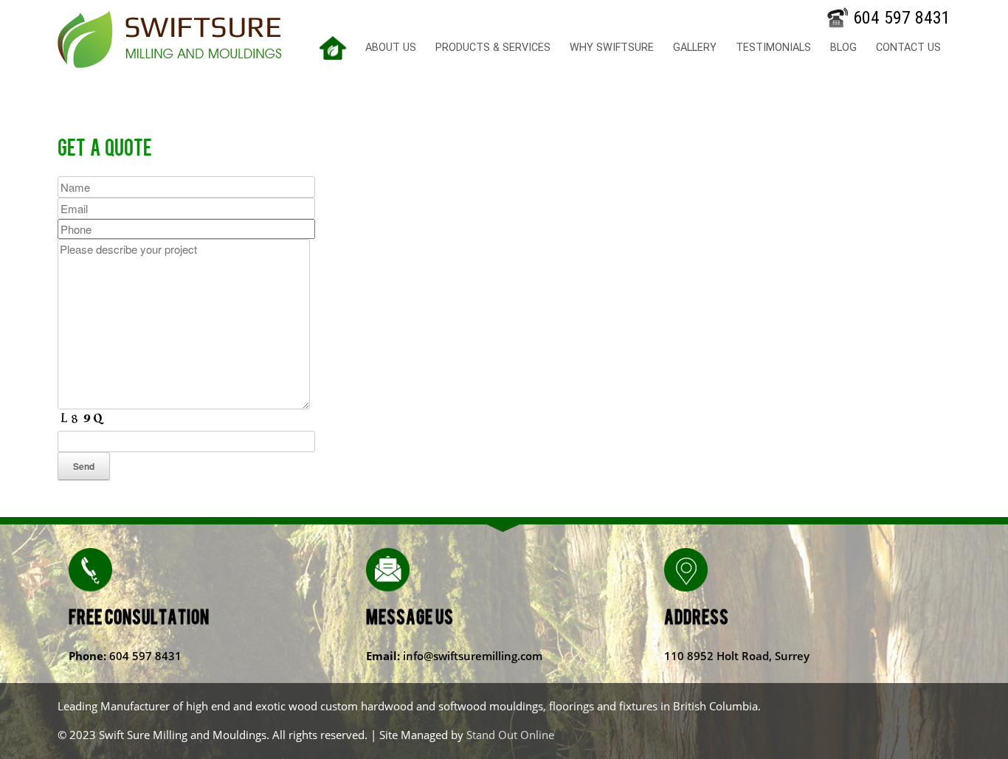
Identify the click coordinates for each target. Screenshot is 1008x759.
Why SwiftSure (612, 47)
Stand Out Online (510, 734)
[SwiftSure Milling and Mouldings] (170, 39)
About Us (390, 47)
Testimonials (773, 47)
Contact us (908, 47)
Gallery (695, 47)
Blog (843, 47)
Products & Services (492, 47)
